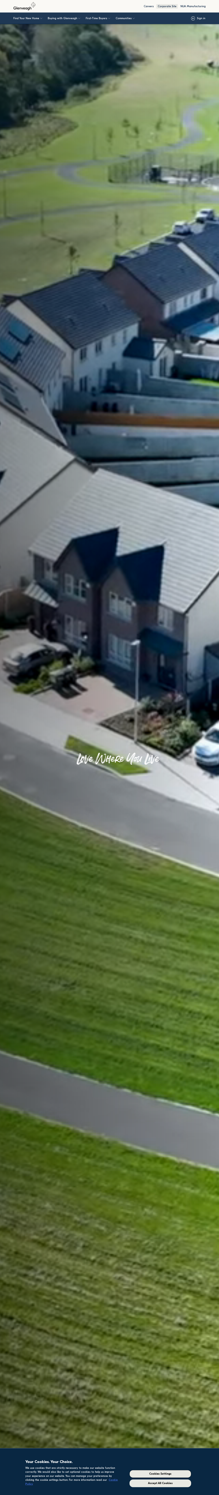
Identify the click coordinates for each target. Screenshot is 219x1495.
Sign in (201, 18)
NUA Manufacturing (193, 6)
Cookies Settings (160, 1473)
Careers (149, 6)
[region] (109, 1471)
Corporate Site (167, 6)
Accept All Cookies (160, 1483)
